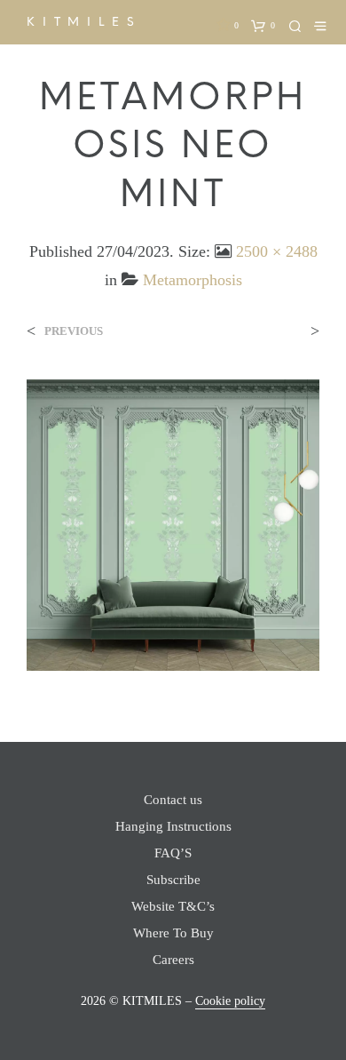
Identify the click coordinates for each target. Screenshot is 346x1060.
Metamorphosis (192, 280)
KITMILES (84, 21)
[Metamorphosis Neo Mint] (173, 523)
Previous (73, 331)
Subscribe (173, 880)
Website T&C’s (173, 906)
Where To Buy (173, 933)
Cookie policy (230, 1001)
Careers (173, 959)
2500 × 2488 (277, 251)
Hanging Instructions (173, 826)
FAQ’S (173, 853)
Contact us (173, 800)
